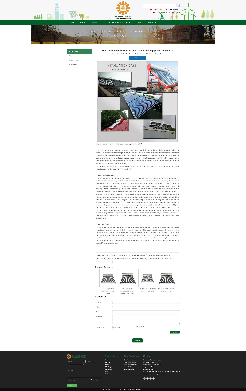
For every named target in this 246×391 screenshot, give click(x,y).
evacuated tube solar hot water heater (160, 258)
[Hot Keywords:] (178, 5)
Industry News (73, 60)
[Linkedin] (150, 378)
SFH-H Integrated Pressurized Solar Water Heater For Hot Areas (127, 291)
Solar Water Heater (103, 255)
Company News (74, 56)
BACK (138, 340)
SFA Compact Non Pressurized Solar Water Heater (108, 291)
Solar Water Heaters (130, 360)
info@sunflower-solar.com (155, 360)
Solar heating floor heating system (159, 255)
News (106, 371)
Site (161, 54)
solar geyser (101, 258)
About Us (107, 362)
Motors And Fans (129, 369)
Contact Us (108, 374)
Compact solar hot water (138, 255)
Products (107, 364)
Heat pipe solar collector (119, 255)
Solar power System (130, 362)
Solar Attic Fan (128, 367)
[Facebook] (144, 378)
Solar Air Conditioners (130, 364)
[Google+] (147, 378)
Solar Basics (108, 369)
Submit (175, 332)
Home (106, 360)
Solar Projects (109, 367)
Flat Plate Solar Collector (138, 258)
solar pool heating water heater (117, 258)
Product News (73, 64)
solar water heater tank (104, 262)
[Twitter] (153, 378)
